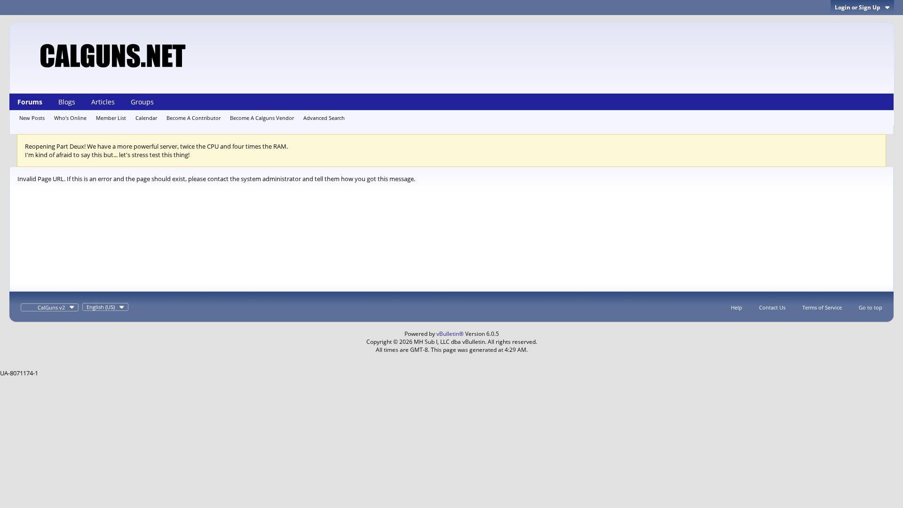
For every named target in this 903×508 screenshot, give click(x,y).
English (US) (101, 306)
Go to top (870, 307)
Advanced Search (324, 117)
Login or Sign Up (857, 7)
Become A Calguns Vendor (262, 117)
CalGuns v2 (51, 307)
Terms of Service (822, 307)
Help (736, 307)
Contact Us (772, 307)
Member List (111, 117)
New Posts (32, 117)
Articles (103, 101)
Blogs (66, 101)
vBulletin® (450, 334)
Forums (29, 101)
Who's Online (70, 117)
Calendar (146, 117)
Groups (142, 101)
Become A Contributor (193, 117)
